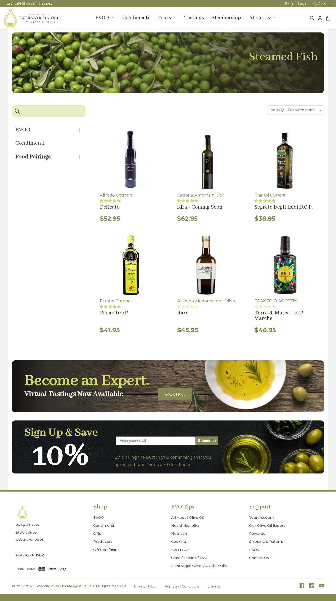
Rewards (257, 533)
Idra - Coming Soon (199, 207)
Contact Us (259, 558)
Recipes (45, 3)
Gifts (97, 533)
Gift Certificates (106, 550)
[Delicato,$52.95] (130, 159)
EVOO (102, 18)
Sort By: (277, 110)
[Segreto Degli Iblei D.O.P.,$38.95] (285, 159)
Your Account (261, 517)
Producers (102, 541)
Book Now (174, 394)
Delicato (110, 207)
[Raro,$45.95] (207, 265)
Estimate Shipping (21, 3)
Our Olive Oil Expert (267, 525)
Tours (164, 18)
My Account (322, 4)
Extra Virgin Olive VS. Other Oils (199, 566)
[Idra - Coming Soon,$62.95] (207, 159)
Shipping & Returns (266, 541)
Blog (289, 4)
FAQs (254, 550)
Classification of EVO (189, 558)
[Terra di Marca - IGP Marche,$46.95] (285, 265)
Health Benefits (185, 525)
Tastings (194, 18)
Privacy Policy (145, 586)
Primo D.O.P (114, 313)
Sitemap (214, 586)
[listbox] (305, 110)
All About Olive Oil (187, 517)
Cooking (178, 541)
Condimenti (135, 18)
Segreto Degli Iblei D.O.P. (284, 207)
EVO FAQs (180, 550)
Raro (183, 313)
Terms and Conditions (181, 586)
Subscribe (207, 441)
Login (302, 4)
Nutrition (179, 533)
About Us (259, 18)
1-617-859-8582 (29, 555)
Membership (226, 18)
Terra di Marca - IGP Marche (279, 316)
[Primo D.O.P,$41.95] (130, 265)
